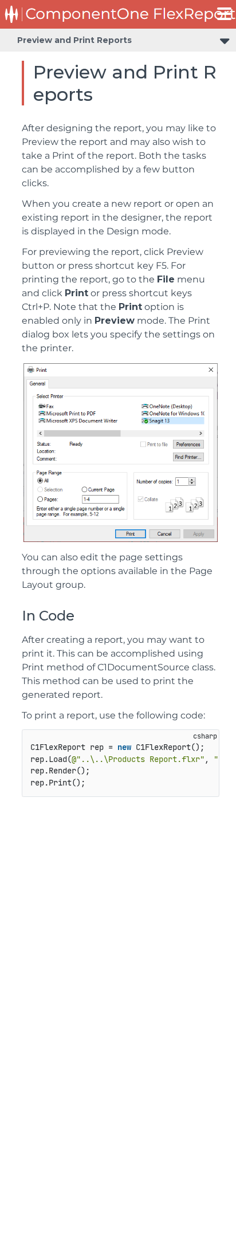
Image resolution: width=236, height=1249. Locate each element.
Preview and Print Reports (74, 40)
